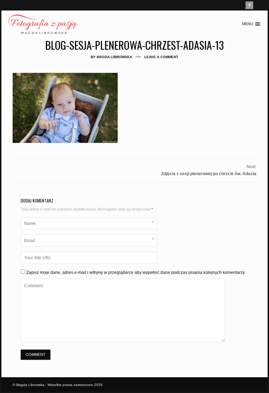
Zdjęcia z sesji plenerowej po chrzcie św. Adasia (208, 173)
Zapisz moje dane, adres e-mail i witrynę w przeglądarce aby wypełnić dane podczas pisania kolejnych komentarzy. (136, 272)
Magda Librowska (114, 57)
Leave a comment (161, 57)
